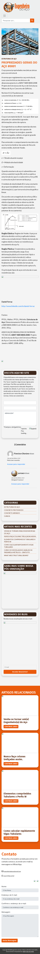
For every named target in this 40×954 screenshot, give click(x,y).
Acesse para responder (16, 464)
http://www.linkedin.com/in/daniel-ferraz (18, 306)
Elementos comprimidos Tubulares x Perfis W (17, 795)
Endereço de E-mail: (9, 895)
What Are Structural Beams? (16, 555)
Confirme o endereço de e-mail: (14, 903)
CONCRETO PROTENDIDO (13, 510)
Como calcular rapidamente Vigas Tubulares (19, 832)
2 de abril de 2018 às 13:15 (17, 478)
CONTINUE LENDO (11, 727)
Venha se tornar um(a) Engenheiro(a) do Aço (16, 721)
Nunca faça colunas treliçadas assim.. (20, 536)
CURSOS (7, 516)
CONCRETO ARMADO (12, 513)
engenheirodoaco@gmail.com (12, 871)
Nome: (4, 886)
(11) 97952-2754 (8, 876)
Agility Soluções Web (28, 951)
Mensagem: (6, 912)
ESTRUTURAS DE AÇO (9, 59)
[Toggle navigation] (4, 16)
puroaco (21, 473)
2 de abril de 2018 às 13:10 (13, 458)
